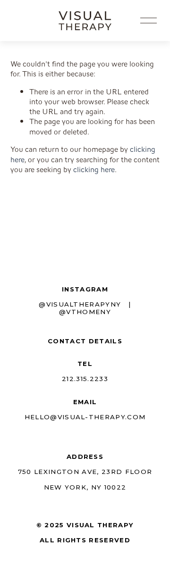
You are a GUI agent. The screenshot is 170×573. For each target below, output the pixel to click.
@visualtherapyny (80, 304)
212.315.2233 (85, 378)
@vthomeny (85, 312)
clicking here (94, 169)
